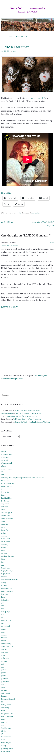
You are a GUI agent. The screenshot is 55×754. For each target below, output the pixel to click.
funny (3, 562)
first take (4, 553)
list (2, 617)
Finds (3, 550)
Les (2, 608)
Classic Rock (5, 515)
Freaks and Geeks (7, 556)
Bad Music (5, 480)
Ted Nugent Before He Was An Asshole (27, 419)
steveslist (4, 722)
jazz (2, 603)
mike (3, 632)
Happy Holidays (7, 571)
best (2, 489)
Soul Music (7, 222)
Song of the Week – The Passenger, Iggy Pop (23, 416)
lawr (2, 605)
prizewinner (5, 681)
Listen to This (6, 620)
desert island (5, 541)
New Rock (5, 649)
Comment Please (7, 518)
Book (3, 495)
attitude (3, 474)
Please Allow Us (22, 36)
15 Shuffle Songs (7, 454)
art (2, 471)
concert (3, 521)
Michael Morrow (7, 413)
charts (3, 509)
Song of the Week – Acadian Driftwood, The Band (32, 422)
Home (10, 36)
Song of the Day (7, 713)
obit (2, 664)
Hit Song (4, 585)
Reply (52, 242)
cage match (5, 504)
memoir (3, 629)
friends (3, 559)
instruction (5, 600)
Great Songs (5, 568)
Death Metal (5, 538)
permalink (35, 213)
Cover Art (4, 530)
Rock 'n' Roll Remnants (27, 8)
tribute (3, 731)
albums (3, 466)
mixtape (4, 635)
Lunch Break (5, 626)
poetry (3, 672)
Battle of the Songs (7, 483)
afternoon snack (6, 463)
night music (5, 658)
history (3, 582)
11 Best (3, 451)
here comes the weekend (9, 579)
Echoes (3, 547)
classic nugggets (6, 512)
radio (3, 687)
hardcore (4, 576)
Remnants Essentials (8, 699)
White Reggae (6, 742)
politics (3, 675)
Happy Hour (5, 573)
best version (5, 492)
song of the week (7, 716)
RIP (2, 702)
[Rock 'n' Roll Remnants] (27, 24)
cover (3, 527)
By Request (5, 501)
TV (2, 734)
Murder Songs (6, 643)
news (3, 655)
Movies (3, 640)
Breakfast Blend (6, 498)
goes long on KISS (37, 98)
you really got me (7, 748)
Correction (5, 524)
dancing (4, 536)
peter (14, 51)
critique (3, 533)
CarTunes (4, 506)
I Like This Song (7, 591)
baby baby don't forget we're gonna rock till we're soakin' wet (22, 477)
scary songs (5, 707)
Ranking (4, 690)
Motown (4, 637)
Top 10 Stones (6, 728)
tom (2, 725)
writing (3, 745)
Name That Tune (7, 646)
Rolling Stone (6, 704)
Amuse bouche (6, 469)
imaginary (4, 594)
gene (2, 565)
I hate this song (6, 588)
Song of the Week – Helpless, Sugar (27, 410)
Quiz (3, 684)
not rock (4, 661)
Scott (3, 710)
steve (3, 719)
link (20, 213)
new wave (4, 652)
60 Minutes (5, 457)
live (2, 623)
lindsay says (5, 611)
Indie (3, 597)
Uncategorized (6, 737)
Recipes (4, 696)
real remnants (5, 693)
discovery (4, 544)
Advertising (5, 460)
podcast (3, 670)
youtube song (6, 751)
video (3, 739)
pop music (4, 678)
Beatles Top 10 (6, 486)
